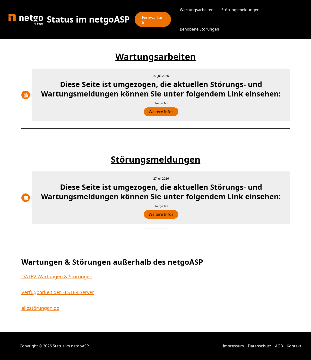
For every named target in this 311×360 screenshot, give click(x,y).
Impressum (233, 346)
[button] (153, 19)
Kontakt (294, 346)
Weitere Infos (161, 111)
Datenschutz (259, 346)
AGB (279, 346)
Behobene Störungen (199, 29)
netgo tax (161, 103)
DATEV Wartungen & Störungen (56, 276)
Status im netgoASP (88, 19)
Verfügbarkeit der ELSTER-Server (57, 292)
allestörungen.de (40, 308)
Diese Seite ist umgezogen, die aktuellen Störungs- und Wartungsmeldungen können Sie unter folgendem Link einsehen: (161, 89)
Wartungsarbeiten (197, 9)
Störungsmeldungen (240, 9)
